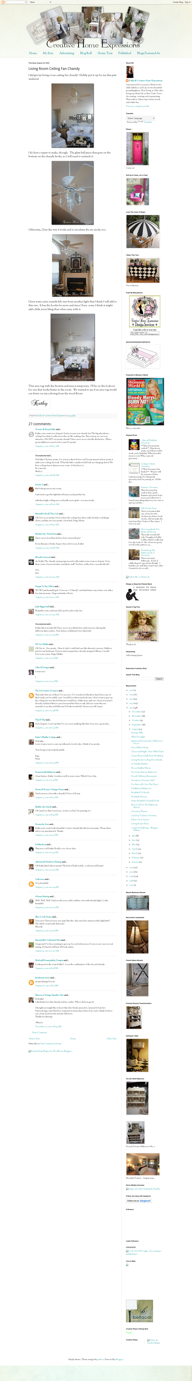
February (136, 857)
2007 (131, 885)
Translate (148, 122)
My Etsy (48, 53)
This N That (40, 719)
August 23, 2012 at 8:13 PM (46, 797)
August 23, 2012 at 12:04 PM (47, 634)
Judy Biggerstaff (42, 606)
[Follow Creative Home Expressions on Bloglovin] (139, 1202)
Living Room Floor (140, 823)
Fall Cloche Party (149, 508)
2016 (131, 690)
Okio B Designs (42, 667)
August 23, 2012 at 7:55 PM (46, 780)
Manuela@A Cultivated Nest (48, 940)
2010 (131, 872)
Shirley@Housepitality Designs (49, 960)
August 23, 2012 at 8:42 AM (47, 524)
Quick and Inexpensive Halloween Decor (146, 742)
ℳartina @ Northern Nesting (48, 862)
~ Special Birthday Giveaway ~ (149, 441)
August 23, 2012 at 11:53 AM (47, 614)
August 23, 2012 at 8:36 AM (47, 504)
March (135, 853)
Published (124, 53)
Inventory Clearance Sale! (143, 780)
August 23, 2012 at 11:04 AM (47, 577)
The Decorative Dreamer (46, 690)
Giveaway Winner (139, 811)
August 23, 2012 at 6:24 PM (46, 727)
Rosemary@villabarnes (45, 772)
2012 (131, 707)
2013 (131, 703)
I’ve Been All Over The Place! (144, 784)
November (137, 716)
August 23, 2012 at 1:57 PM (46, 681)
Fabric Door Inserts (140, 819)
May (134, 844)
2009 (131, 876)
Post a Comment (39, 1032)
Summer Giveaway (149, 487)
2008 (131, 880)
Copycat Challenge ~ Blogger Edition (144, 829)
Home (33, 53)
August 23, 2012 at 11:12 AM (47, 597)
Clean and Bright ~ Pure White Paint (147, 751)
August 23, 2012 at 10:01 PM (47, 869)
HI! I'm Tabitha (42, 644)
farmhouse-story (42, 977)
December (137, 711)
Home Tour (105, 53)
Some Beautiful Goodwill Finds (145, 800)
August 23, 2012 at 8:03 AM (47, 446)
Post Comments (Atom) (50, 1043)
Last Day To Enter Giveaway (143, 815)
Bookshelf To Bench (140, 792)
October (136, 720)
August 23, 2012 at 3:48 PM (46, 710)
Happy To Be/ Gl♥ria (44, 586)
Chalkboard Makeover (141, 788)
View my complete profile (137, 106)
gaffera (100, 1359)
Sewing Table (137, 732)
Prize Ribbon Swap (139, 747)
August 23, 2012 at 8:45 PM (46, 814)
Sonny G (39, 484)
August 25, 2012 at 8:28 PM (46, 968)
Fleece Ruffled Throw (141, 768)
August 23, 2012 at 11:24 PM (47, 887)
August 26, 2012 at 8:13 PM (46, 985)
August (135, 729)
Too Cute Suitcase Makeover (144, 772)
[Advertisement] (139, 1283)
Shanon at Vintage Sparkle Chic (49, 995)
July (134, 835)
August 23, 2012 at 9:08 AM (47, 548)
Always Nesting (42, 896)
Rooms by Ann (42, 824)
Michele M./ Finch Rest (46, 534)
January (135, 862)
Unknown (39, 879)
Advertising (66, 53)
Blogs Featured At (148, 53)
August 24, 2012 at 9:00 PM (46, 930)
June (134, 840)
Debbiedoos (40, 844)
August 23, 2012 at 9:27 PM (46, 835)
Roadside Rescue (139, 796)
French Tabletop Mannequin (144, 776)
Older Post (111, 1038)
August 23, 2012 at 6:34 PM (46, 762)
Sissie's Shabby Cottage (45, 737)
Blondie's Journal (43, 557)
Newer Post (34, 1038)
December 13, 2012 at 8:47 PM (48, 1026)
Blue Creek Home (43, 917)
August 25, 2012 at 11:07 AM (47, 951)
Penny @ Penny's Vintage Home (49, 789)
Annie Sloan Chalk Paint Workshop (147, 755)
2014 (131, 699)
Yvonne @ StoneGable (45, 429)
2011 (131, 867)
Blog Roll (86, 53)
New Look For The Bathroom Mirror (144, 806)
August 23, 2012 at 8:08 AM (47, 475)
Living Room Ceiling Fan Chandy (146, 759)
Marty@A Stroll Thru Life (47, 513)
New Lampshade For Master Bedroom (150, 531)
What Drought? (138, 737)
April (134, 849)
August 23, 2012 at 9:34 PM (46, 852)
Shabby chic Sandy (43, 807)
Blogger (119, 1359)
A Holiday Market (139, 764)
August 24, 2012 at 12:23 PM (47, 907)
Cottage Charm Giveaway (148, 465)
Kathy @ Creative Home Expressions (145, 80)
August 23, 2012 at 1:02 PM (46, 658)
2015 (131, 694)
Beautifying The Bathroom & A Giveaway (148, 553)
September (137, 724)
